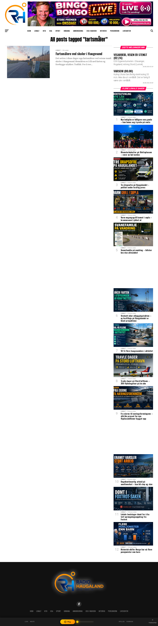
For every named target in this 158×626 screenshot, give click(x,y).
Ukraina (67, 30)
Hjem (29, 30)
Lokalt (36, 30)
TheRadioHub (153, 623)
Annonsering (78, 30)
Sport (57, 30)
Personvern (114, 30)
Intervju (103, 30)
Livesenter (127, 30)
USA (50, 30)
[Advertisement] (133, 271)
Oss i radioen (92, 30)
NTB (44, 30)
